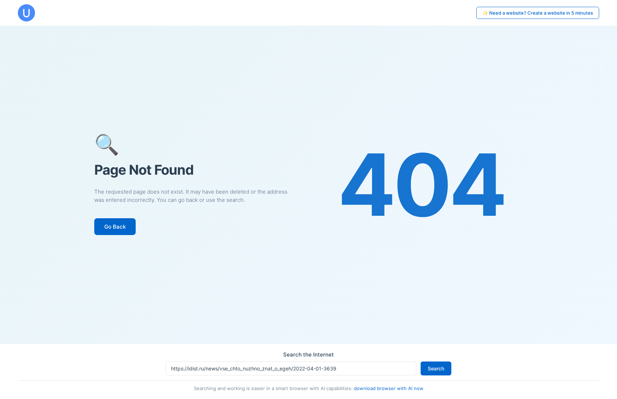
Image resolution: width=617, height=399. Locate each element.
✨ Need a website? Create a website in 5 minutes (537, 13)
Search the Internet (308, 354)
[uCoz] (26, 12)
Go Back (115, 226)
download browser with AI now (388, 388)
